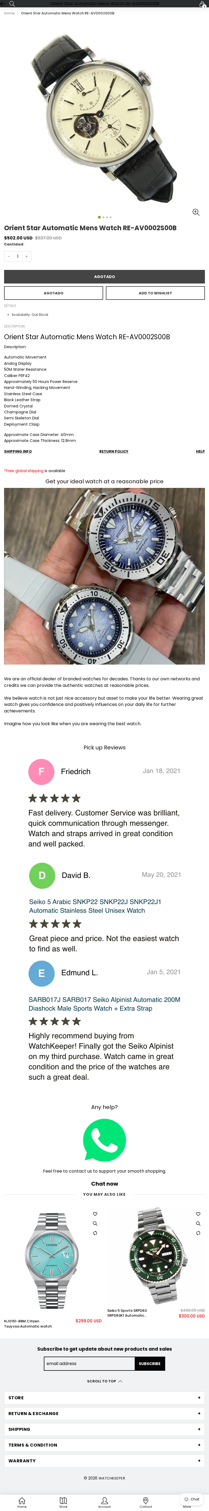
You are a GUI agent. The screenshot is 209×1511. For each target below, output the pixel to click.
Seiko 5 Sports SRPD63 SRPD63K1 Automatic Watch (24, 1313)
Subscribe (150, 1363)
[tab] (104, 1398)
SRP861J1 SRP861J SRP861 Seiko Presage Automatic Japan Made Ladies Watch (131, 1313)
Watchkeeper (112, 1478)
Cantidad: (14, 244)
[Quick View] (95, 1223)
